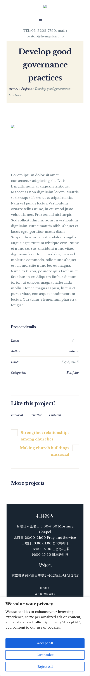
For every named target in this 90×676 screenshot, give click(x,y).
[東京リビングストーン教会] (45, 7)
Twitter (36, 415)
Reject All (45, 667)
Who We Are (45, 594)
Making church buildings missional (44, 451)
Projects (26, 89)
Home (45, 588)
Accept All (45, 643)
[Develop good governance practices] (45, 144)
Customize (45, 655)
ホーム (13, 89)
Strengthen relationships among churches (45, 435)
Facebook (17, 415)
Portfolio (73, 373)
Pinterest (55, 415)
